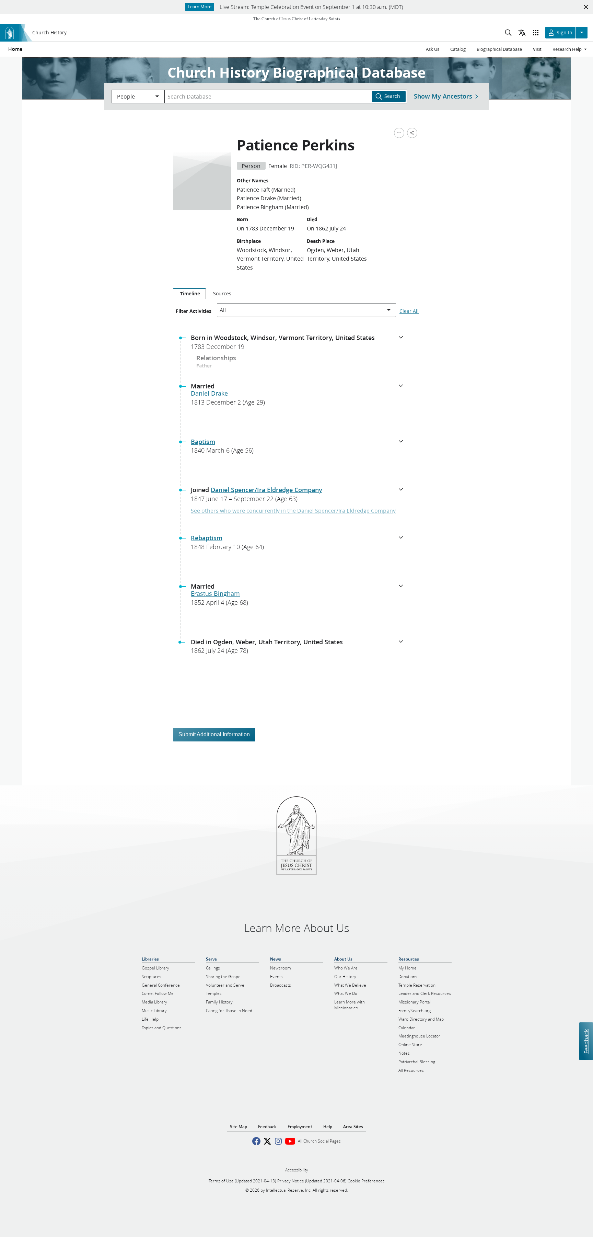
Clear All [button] (409, 311)
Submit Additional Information (214, 734)
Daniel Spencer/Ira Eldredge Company (266, 489)
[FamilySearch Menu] (399, 133)
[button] (299, 344)
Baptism (203, 441)
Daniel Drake (209, 393)
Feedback (586, 1041)
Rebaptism (206, 537)
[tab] (189, 293)
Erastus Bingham (215, 593)
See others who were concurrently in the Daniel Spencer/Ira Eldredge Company (293, 510)
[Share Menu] (412, 133)
